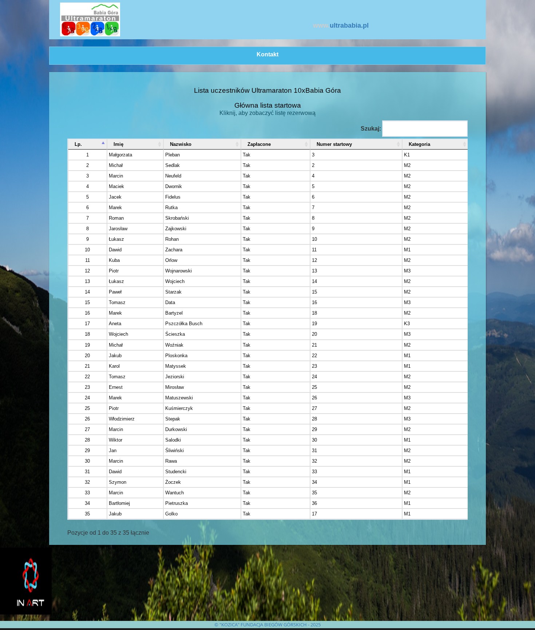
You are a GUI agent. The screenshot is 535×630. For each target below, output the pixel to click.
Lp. (78, 144)
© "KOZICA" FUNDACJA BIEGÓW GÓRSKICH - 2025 (267, 624)
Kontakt (267, 54)
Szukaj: (371, 128)
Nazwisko (180, 144)
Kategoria (419, 144)
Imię (118, 144)
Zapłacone (259, 144)
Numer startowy (334, 144)
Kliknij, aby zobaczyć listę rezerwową (267, 113)
